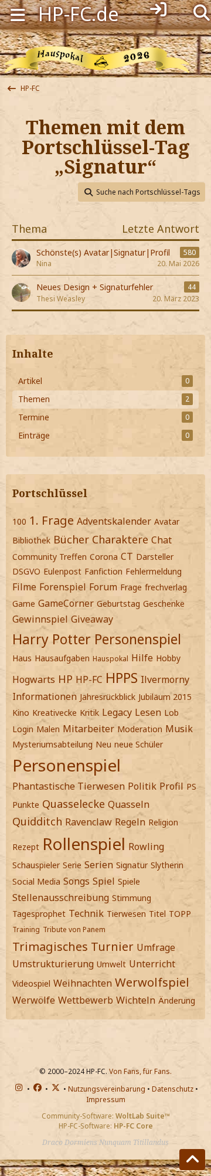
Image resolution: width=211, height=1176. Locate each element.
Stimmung (131, 897)
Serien (98, 864)
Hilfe (142, 657)
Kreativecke (54, 712)
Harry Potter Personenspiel (96, 639)
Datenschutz (172, 1089)
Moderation (139, 729)
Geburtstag (118, 603)
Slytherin (167, 865)
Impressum (105, 1099)
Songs (76, 881)
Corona (104, 556)
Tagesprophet (39, 913)
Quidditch (37, 821)
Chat (161, 539)
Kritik (89, 712)
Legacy (117, 712)
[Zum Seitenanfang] (192, 1159)
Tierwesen (126, 913)
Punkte (25, 804)
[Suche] (201, 11)
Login (22, 729)
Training (26, 929)
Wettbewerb (85, 1000)
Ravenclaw (88, 821)
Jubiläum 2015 (165, 696)
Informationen (44, 696)
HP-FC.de (78, 13)
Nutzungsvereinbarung (106, 1089)
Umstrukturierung (53, 963)
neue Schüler (138, 744)
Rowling (146, 846)
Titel (157, 913)
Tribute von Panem (74, 929)
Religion (163, 822)
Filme (24, 586)
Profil (171, 786)
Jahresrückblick (107, 696)
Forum (103, 586)
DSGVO (26, 571)
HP (65, 679)
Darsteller (154, 556)
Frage (131, 587)
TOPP (180, 913)
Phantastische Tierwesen (68, 786)
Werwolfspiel (152, 982)
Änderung (176, 1000)
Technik (86, 913)
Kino (20, 712)
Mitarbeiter (88, 728)
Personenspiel (66, 765)
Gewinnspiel (40, 619)
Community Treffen (49, 556)
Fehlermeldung (153, 571)
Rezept (25, 846)
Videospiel (31, 983)
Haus (22, 658)
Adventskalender (114, 521)
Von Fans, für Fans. (140, 1071)
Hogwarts (33, 679)
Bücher (71, 539)
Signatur (132, 865)
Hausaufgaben (62, 658)
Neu (103, 744)
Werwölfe (33, 1000)
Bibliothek (31, 540)
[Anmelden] (158, 9)
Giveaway (92, 619)
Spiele (129, 881)
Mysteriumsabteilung (52, 744)
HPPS (122, 677)
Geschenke (164, 603)
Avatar (166, 521)
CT (127, 556)
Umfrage (156, 947)
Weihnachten (82, 983)
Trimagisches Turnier (73, 946)
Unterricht (152, 963)
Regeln (130, 821)
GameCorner (66, 603)
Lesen (148, 712)
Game (23, 603)
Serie (72, 865)
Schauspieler (36, 865)
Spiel (104, 881)
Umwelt (111, 964)
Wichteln (135, 1000)
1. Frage (51, 520)
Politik (142, 786)
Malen (48, 729)
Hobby (168, 658)
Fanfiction (103, 571)
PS (191, 786)
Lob (171, 712)
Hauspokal (110, 659)
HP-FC (89, 679)
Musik (179, 728)
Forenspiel (62, 586)
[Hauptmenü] (17, 14)
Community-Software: (106, 1116)
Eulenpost (62, 571)
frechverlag (166, 587)
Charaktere (120, 539)
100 (19, 521)
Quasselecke (73, 804)
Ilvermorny (165, 679)
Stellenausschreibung (60, 897)
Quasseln (128, 804)
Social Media (36, 881)
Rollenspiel (83, 843)
